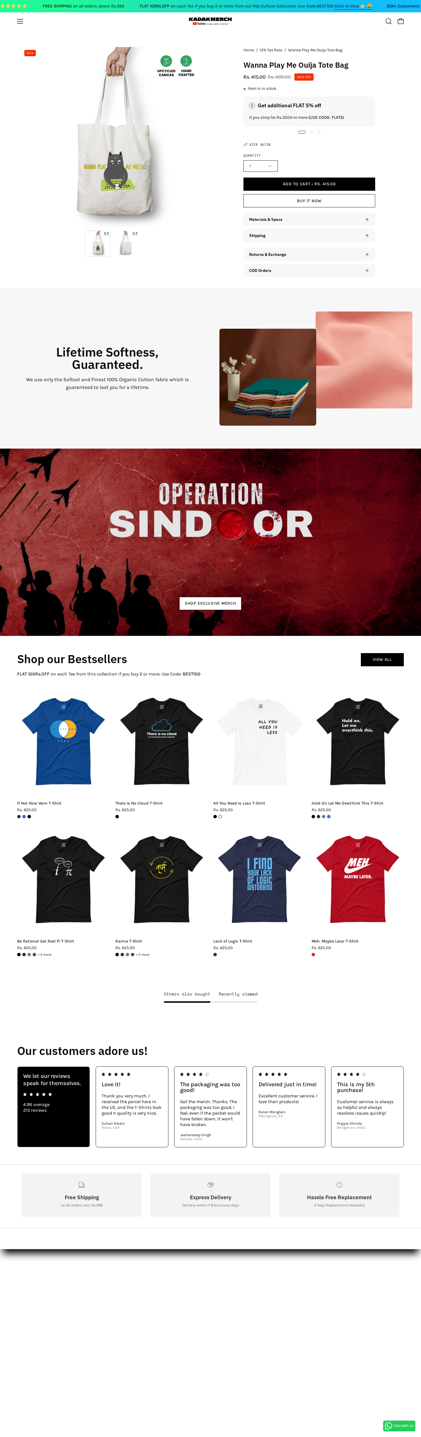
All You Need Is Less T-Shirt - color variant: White (220, 816)
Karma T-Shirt (128, 941)
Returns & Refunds (41, 1293)
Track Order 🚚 (114, 1302)
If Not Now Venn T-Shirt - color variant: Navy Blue (19, 816)
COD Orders (260, 270)
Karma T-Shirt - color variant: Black (117, 954)
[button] (389, 21)
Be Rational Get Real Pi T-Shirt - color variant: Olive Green (34, 954)
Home (248, 50)
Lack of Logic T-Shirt (232, 941)
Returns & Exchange (267, 254)
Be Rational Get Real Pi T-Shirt (45, 941)
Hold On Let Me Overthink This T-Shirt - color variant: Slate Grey (323, 816)
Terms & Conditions (42, 1302)
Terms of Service (38, 1321)
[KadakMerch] (210, 21)
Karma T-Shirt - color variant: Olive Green (132, 954)
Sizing (28, 1283)
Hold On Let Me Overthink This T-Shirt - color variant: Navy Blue (318, 816)
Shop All (107, 1264)
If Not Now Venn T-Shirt (39, 803)
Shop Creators (114, 1274)
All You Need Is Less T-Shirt (239, 803)
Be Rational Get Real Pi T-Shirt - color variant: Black (19, 954)
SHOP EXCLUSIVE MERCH (210, 603)
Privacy (28, 1312)
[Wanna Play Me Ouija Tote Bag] (97, 243)
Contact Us (32, 1274)
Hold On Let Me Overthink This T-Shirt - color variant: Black (313, 816)
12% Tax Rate (271, 50)
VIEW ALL (382, 659)
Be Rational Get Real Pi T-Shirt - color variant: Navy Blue (24, 954)
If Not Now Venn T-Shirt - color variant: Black (29, 816)
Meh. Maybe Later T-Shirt (335, 941)
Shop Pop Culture (117, 1283)
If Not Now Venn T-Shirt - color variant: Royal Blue (24, 816)
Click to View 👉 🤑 (353, 6)
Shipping (257, 235)
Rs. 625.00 (27, 810)
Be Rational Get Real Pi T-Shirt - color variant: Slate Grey (29, 954)
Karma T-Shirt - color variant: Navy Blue (122, 954)
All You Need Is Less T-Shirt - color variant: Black (215, 816)
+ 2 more (44, 954)
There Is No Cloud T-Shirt (139, 803)
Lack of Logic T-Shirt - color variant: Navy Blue (215, 954)
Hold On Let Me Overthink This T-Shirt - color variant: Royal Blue (328, 816)
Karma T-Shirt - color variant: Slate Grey (127, 954)
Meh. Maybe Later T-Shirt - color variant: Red (313, 954)
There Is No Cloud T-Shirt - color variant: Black (117, 816)
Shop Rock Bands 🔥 (121, 1293)
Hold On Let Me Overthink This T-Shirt (347, 803)
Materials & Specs (265, 219)
